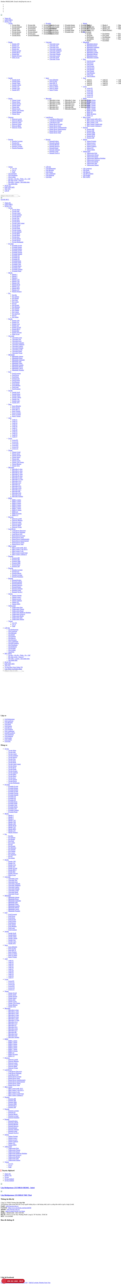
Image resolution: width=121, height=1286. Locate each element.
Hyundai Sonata (70, 25)
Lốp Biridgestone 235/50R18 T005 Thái (16, 1195)
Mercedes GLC (54, 107)
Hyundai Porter (54, 33)
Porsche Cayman (17, 146)
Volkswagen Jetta (92, 163)
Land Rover (49, 117)
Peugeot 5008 (91, 134)
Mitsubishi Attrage (92, 44)
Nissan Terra (16, 114)
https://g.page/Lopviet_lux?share (15, 1211)
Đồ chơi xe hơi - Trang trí (16, 180)
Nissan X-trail (16, 100)
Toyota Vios (15, 218)
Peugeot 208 (90, 138)
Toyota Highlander (33, 35)
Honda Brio (15, 54)
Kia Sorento (15, 308)
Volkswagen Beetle (92, 161)
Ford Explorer (91, 76)
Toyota (10, 23)
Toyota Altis (31, 25)
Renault (48, 139)
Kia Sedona (105, 33)
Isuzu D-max (53, 81)
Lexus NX (90, 91)
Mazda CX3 (106, 28)
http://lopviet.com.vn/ (13, 1209)
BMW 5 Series (91, 105)
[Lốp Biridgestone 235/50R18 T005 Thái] (1, 1191)
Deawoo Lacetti (17, 119)
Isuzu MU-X (53, 83)
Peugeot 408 (90, 129)
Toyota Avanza (16, 32)
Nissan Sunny (16, 105)
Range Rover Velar (55, 132)
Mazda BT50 (91, 28)
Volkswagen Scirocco (93, 160)
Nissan (10, 98)
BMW (85, 98)
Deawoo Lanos (16, 122)
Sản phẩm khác (12, 184)
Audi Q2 (105, 83)
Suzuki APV (16, 90)
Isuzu (47, 78)
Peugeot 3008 (91, 132)
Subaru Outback (91, 146)
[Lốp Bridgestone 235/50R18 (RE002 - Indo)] (1, 1184)
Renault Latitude (54, 143)
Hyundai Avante (54, 27)
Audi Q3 (14, 433)
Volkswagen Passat (92, 156)
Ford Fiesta (90, 64)
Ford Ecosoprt (91, 61)
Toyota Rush (32, 28)
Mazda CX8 (106, 27)
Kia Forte (89, 35)
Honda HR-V (16, 52)
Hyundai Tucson (70, 27)
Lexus (85, 86)
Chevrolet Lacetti (54, 56)
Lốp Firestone (12, 173)
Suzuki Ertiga (16, 81)
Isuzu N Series (53, 88)
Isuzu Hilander (53, 80)
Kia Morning (106, 37)
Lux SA (14, 168)
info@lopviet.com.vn (12, 1206)
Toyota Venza (16, 30)
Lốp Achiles (12, 177)
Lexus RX (90, 93)
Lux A (14, 170)
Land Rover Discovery (56, 119)
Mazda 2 (89, 25)
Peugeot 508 (90, 131)
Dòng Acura (15, 57)
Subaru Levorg (91, 144)
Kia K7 (89, 40)
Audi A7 (14, 428)
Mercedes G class (54, 102)
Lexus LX (90, 97)
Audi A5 (89, 81)
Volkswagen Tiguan (93, 155)
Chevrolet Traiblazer (55, 51)
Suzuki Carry (16, 88)
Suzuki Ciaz (15, 86)
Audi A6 (105, 81)
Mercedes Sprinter (70, 109)
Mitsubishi (86, 42)
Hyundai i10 (53, 28)
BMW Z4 (90, 112)
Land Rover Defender (56, 121)
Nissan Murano (16, 112)
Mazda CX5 (90, 27)
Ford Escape (90, 66)
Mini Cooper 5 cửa (92, 122)
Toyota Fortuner (17, 27)
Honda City (15, 45)
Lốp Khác (49, 177)
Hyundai (48, 23)
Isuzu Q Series (53, 86)
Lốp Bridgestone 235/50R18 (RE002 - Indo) (18, 1188)
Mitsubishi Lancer (92, 56)
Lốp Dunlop (49, 172)
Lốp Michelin (50, 170)
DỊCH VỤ (8, 185)
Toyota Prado (16, 228)
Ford (84, 59)
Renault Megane (54, 144)
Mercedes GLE (16, 493)
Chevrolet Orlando (55, 54)
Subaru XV (90, 148)
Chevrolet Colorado (55, 49)
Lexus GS (90, 90)
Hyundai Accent (54, 25)
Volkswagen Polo (92, 153)
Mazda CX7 (90, 30)
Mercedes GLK (16, 488)
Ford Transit (90, 71)
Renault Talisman (54, 150)
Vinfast (10, 167)
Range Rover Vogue (55, 131)
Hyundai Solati (69, 30)
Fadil (13, 172)
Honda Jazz (15, 49)
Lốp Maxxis (86, 172)
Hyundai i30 (16, 259)
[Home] (1, 15)
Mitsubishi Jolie (91, 49)
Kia (84, 32)
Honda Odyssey (17, 56)
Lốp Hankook (50, 175)
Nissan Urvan (16, 109)
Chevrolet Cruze (54, 44)
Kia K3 (14, 303)
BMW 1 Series (91, 100)
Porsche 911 (15, 143)
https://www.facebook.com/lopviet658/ (19, 1208)
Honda (10, 42)
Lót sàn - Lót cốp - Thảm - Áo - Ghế (19, 179)
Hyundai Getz (69, 32)
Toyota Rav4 (32, 30)
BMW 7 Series (91, 109)
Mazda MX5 (16, 288)
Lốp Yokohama (12, 175)
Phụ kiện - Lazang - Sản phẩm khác (19, 182)
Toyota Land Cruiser (18, 223)
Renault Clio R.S (54, 153)
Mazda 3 (105, 25)
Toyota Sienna (16, 238)
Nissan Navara (16, 103)
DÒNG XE (8, 21)
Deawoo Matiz (16, 126)
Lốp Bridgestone (51, 168)
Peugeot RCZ (91, 136)
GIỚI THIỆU (9, 20)
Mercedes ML (69, 107)
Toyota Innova (32, 27)
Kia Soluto (105, 40)
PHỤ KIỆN (86, 177)
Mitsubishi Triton (92, 51)
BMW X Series (91, 110)
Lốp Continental (50, 173)
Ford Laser (90, 74)
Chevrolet (49, 42)
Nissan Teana (16, 102)
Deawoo (10, 117)
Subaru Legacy (91, 143)
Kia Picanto (90, 37)
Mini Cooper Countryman (94, 124)
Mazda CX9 (15, 283)
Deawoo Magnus (17, 121)
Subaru (85, 139)
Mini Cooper (87, 117)
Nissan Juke (15, 107)
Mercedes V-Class (54, 103)
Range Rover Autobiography (58, 127)
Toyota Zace (31, 33)
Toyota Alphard (32, 32)
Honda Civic (16, 47)
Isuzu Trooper (53, 85)
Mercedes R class (70, 102)
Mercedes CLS (16, 483)
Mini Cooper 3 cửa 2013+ (94, 121)
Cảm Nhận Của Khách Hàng (13, 669)
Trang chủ (8, 18)
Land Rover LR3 (54, 122)
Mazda (85, 23)
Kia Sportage (16, 314)
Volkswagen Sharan (93, 165)
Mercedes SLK (54, 109)
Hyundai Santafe (17, 254)
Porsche (10, 139)
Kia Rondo (15, 298)
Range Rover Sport (55, 126)
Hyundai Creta (16, 264)
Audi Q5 (89, 85)
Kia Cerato (105, 35)
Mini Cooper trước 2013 (94, 119)
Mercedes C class (70, 100)
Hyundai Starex (54, 32)
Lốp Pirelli (86, 170)
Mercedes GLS (69, 105)
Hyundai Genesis (17, 269)
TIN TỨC (8, 189)
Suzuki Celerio (16, 85)
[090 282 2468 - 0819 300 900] (4, 1281)
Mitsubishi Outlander (93, 47)
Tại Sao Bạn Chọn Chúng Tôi (14, 667)
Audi (84, 78)
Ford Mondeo (91, 73)
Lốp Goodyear (87, 168)
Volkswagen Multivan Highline (96, 158)
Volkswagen (86, 151)
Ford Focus (90, 62)
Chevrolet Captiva (54, 52)
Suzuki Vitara (16, 83)
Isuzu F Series (53, 90)
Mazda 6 (14, 278)
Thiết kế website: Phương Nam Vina (39, 1282)
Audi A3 (105, 80)
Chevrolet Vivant (54, 59)
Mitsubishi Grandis (92, 52)
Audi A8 (89, 83)
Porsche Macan (16, 144)
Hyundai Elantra (17, 249)
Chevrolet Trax (53, 45)
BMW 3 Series (91, 102)
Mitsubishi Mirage (92, 54)
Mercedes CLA (69, 103)
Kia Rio (89, 33)
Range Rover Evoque (55, 124)
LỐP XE (48, 167)
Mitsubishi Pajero (92, 45)
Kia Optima (90, 39)
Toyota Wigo (16, 25)
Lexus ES (90, 88)
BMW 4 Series (91, 103)
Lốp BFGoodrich (88, 173)
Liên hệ (7, 191)
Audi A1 (89, 80)
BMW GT (90, 115)
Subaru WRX (91, 150)
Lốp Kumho (86, 175)
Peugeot (85, 127)
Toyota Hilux (16, 233)
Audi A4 (14, 423)
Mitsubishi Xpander (93, 57)
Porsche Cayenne (17, 141)
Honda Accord (16, 51)
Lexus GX (90, 95)
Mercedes (48, 98)
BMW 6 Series (91, 107)
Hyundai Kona (53, 30)
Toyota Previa (16, 35)
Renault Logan (53, 151)
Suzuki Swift (16, 80)
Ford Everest (90, 68)
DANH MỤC (5, 199)
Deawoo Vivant (17, 127)
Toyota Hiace (16, 33)
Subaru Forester (91, 141)
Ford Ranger (90, 69)
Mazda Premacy (107, 30)
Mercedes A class (54, 100)
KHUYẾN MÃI (9, 187)
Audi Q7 (105, 85)
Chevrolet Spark (54, 57)
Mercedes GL (53, 105)
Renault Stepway (54, 146)
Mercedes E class (17, 472)
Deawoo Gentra (17, 124)
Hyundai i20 (69, 28)
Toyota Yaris (16, 28)
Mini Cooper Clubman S (94, 126)
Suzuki (10, 78)
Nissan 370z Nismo (18, 110)
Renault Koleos (54, 141)
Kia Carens (105, 39)
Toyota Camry (16, 213)
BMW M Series (91, 114)
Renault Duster (53, 148)
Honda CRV (16, 44)
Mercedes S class (17, 477)
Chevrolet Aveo (54, 47)
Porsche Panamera (17, 148)
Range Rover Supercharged (57, 129)
